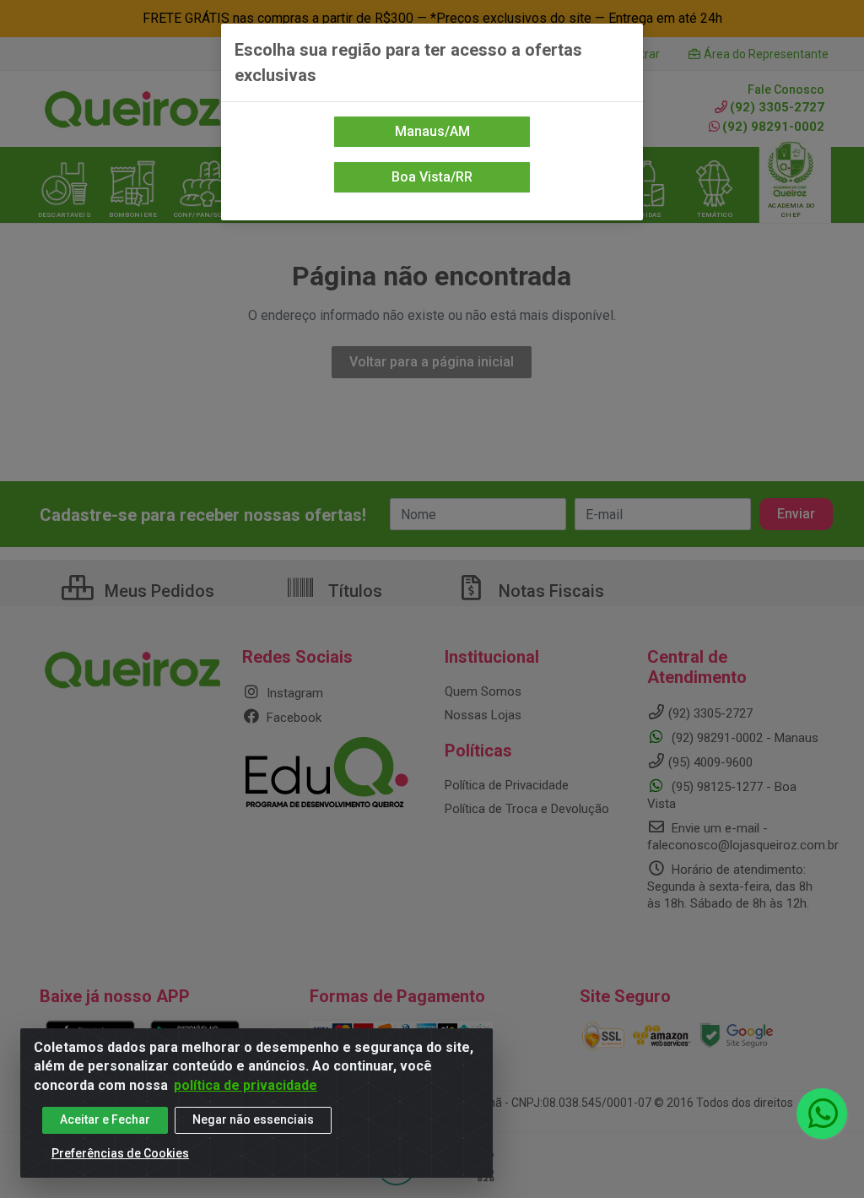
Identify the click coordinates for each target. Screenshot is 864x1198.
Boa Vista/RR (432, 177)
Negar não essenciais (253, 1119)
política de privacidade (245, 1085)
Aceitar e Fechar (105, 1119)
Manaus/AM (432, 131)
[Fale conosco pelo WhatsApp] (821, 1113)
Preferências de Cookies (120, 1153)
